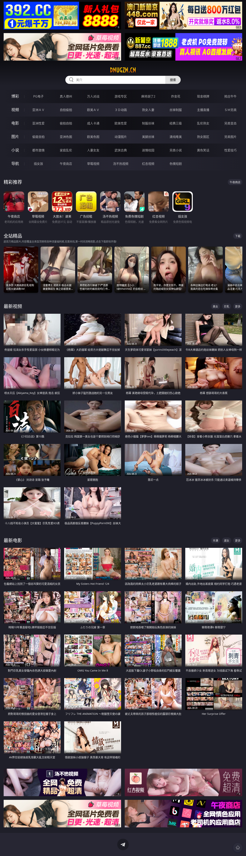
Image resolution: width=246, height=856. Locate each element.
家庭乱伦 (66, 150)
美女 (215, 306)
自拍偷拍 (66, 110)
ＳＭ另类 (230, 110)
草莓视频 (93, 164)
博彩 (15, 96)
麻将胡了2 (148, 96)
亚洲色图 (66, 137)
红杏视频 (148, 164)
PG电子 (38, 96)
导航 (15, 163)
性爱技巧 (230, 150)
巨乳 (226, 306)
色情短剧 (176, 164)
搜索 (173, 80)
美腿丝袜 (148, 137)
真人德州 (66, 96)
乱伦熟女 (203, 123)
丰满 (215, 540)
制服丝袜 (148, 123)
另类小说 (176, 150)
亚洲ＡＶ (38, 110)
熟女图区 (203, 137)
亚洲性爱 (38, 123)
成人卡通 (93, 123)
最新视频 (13, 306)
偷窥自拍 (38, 137)
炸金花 (175, 96)
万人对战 (93, 96)
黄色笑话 (203, 150)
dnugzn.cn (123, 70)
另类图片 (230, 137)
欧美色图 (93, 137)
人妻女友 (93, 150)
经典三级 (176, 123)
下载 (237, 236)
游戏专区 (121, 96)
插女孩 (38, 164)
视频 (15, 109)
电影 (15, 123)
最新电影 (13, 540)
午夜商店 (66, 164)
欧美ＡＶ (93, 110)
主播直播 (203, 110)
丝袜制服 (176, 110)
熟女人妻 (148, 110)
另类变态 (230, 123)
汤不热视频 (120, 164)
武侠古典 (121, 150)
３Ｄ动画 (121, 110)
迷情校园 (148, 150)
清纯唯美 (176, 137)
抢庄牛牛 (230, 96)
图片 (15, 136)
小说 (15, 150)
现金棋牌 (203, 96)
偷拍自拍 (66, 123)
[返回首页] (237, 847)
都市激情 (38, 150)
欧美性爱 (121, 123)
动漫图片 (121, 137)
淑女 (226, 540)
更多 (237, 306)
